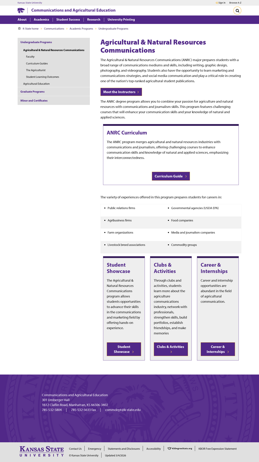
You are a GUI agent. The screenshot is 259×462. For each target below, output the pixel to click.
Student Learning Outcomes (42, 76)
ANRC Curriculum (127, 132)
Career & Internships (214, 267)
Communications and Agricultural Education (73, 10)
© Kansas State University (83, 455)
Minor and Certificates (34, 100)
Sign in (222, 2)
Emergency (94, 448)
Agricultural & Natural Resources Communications (53, 50)
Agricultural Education (36, 83)
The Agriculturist (35, 70)
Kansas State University (30, 2)
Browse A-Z (235, 2)
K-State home (31, 28)
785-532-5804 (52, 410)
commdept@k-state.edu (123, 410)
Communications (54, 28)
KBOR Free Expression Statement (218, 448)
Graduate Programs (32, 91)
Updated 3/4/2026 (115, 455)
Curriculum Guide (169, 176)
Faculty (30, 56)
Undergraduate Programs (113, 28)
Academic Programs (81, 28)
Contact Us (75, 448)
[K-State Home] (21, 10)
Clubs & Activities (165, 267)
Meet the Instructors (119, 92)
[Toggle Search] (237, 11)
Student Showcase (118, 267)
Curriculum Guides (37, 63)
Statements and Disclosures (124, 448)
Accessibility (153, 448)
